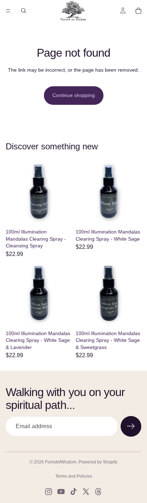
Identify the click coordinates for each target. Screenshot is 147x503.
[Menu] (8, 10)
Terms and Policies (73, 476)
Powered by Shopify (97, 462)
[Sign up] (131, 426)
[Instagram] (48, 491)
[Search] (23, 11)
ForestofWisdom (60, 462)
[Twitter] (86, 491)
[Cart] (138, 11)
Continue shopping (73, 95)
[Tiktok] (73, 491)
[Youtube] (61, 491)
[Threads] (98, 491)
